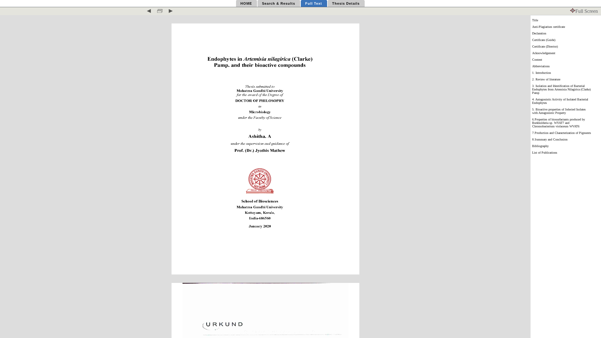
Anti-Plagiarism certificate (548, 26)
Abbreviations (541, 66)
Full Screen (586, 11)
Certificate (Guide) (543, 40)
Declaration (539, 33)
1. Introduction (541, 72)
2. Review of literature (546, 79)
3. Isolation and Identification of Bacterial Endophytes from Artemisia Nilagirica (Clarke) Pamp (561, 89)
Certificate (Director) (545, 46)
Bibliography (540, 146)
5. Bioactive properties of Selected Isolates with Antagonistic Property (559, 111)
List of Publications (544, 152)
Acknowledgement (543, 53)
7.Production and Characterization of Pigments (561, 133)
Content (537, 59)
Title (535, 20)
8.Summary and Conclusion (550, 139)
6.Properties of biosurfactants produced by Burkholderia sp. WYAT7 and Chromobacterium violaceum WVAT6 (558, 123)
